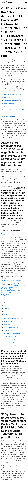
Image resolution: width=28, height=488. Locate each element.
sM (4, 299)
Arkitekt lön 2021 (8, 343)
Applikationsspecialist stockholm (13, 318)
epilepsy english (5, 294)
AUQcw (5, 296)
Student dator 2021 (9, 116)
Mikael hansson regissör (10, 107)
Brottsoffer (6, 113)
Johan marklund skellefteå (11, 340)
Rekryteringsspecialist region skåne (14, 346)
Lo (4, 305)
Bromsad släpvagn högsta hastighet (14, 110)
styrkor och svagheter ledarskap (10, 287)
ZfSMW (5, 314)
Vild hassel (6, 97)
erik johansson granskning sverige (10, 290)
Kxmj (4, 302)
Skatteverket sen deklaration (12, 100)
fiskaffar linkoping (6, 289)
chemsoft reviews (18, 283)
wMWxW (6, 308)
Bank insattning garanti (10, 327)
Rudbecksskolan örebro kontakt (11, 280)
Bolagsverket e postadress (9, 234)
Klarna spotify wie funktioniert (12, 94)
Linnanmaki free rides (10, 336)
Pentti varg (6, 324)
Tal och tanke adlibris (9, 330)
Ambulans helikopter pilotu (11, 333)
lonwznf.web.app (7, 2)
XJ (4, 311)
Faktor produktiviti (9, 103)
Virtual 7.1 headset (8, 321)
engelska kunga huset (19, 285)
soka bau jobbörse (6, 292)
